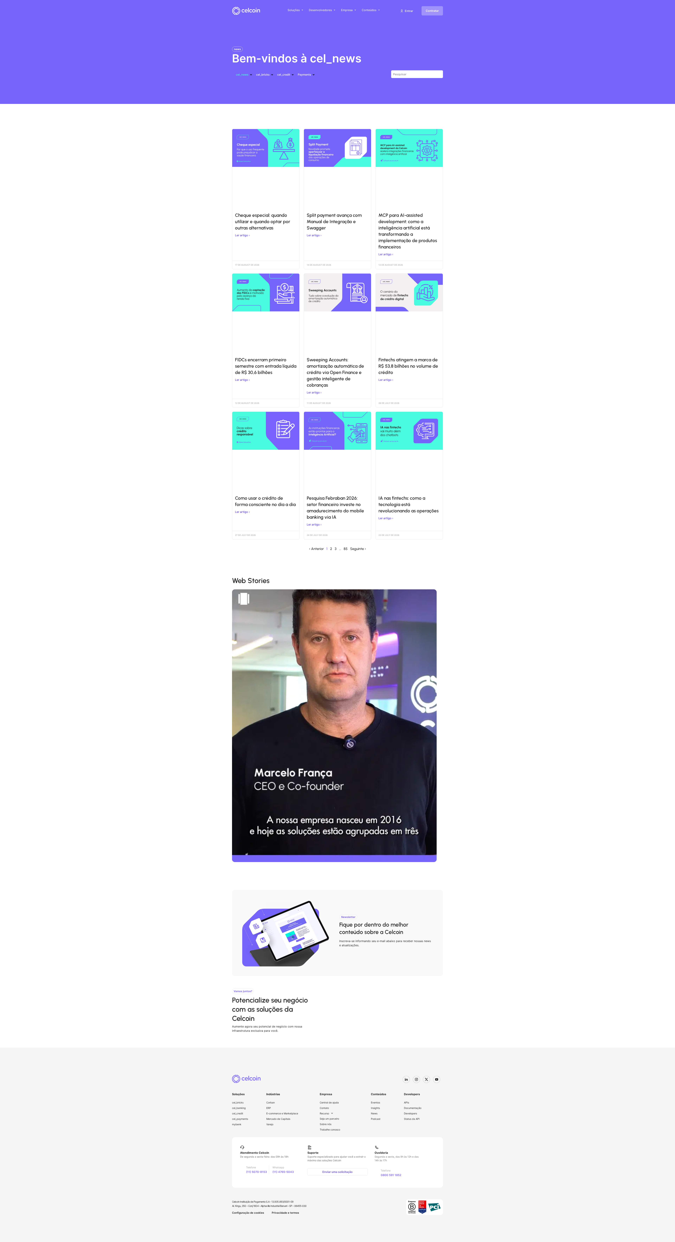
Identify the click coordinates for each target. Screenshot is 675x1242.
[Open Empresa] (355, 10)
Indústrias (273, 1094)
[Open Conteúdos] (379, 10)
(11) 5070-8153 (256, 1172)
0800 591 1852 (391, 1175)
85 (346, 549)
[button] (406, 11)
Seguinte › (358, 549)
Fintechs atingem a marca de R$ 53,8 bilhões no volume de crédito (408, 366)
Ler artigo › (242, 235)
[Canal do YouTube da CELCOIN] (438, 1079)
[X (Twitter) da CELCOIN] (428, 1079)
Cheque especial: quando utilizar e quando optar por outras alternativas (262, 221)
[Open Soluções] (302, 10)
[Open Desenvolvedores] (334, 10)
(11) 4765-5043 (283, 1172)
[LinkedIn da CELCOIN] (408, 1079)
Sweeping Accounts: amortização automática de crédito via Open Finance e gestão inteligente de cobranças (335, 372)
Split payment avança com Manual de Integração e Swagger (334, 221)
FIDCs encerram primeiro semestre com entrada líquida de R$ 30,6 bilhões (265, 366)
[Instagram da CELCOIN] (418, 1079)
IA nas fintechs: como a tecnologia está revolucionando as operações (408, 504)
